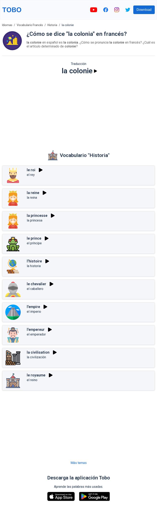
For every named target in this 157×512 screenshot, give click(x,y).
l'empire (33, 307)
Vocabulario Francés (30, 25)
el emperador (36, 334)
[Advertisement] (78, 109)
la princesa (34, 220)
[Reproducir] (95, 71)
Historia (52, 25)
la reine (33, 193)
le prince (34, 238)
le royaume (36, 375)
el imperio (34, 312)
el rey (31, 175)
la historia (34, 266)
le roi (31, 170)
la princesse (37, 215)
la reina (32, 198)
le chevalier (36, 284)
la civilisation (38, 352)
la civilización (36, 357)
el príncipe (34, 243)
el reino (32, 380)
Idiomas (7, 25)
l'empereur (36, 329)
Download (144, 9)
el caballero (35, 289)
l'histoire (34, 261)
